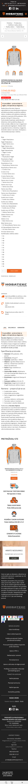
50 (3, 243)
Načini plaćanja (14, 678)
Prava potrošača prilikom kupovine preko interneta (14, 645)
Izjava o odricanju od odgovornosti (14, 664)
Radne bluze (20, 27)
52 (3, 245)
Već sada (14, 558)
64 (3, 259)
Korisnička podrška (14, 692)
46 (3, 238)
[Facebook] (10, 709)
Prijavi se (13, 1)
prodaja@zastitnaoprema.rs (17, 5)
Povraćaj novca (14, 660)
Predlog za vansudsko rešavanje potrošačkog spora (14, 669)
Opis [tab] (5, 327)
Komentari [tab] (21, 327)
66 (3, 261)
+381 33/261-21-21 (10, 3)
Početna (9, 23)
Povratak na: (8, 276)
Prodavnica (17, 23)
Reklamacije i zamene (14, 655)
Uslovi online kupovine (14, 634)
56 (3, 250)
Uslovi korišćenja (14, 629)
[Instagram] (14, 709)
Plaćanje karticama (14, 683)
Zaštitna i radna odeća (15, 25)
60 (3, 254)
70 (3, 266)
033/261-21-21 (6, 596)
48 (3, 240)
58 (3, 252)
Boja (2, 137)
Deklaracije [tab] (12, 327)
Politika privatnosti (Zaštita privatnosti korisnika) (14, 639)
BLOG (14, 706)
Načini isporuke (14, 687)
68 (3, 264)
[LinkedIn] (17, 709)
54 (3, 247)
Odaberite (14, 478)
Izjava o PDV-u (14, 651)
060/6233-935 (14, 751)
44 (3, 236)
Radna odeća (10, 27)
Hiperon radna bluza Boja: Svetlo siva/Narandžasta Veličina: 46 (14, 469)
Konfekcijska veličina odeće (9, 233)
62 (3, 257)
